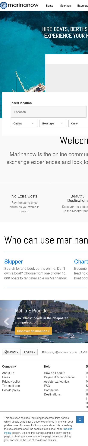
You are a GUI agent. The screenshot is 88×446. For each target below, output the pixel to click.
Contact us (51, 390)
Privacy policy (11, 381)
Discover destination (32, 331)
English (29, 352)
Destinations (52, 394)
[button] (6, 321)
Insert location (21, 103)
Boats (49, 5)
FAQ (47, 385)
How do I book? (54, 373)
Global (12, 352)
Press (6, 377)
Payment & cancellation (60, 377)
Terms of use (11, 385)
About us (8, 373)
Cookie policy (11, 390)
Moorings (65, 5)
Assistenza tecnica (56, 381)
